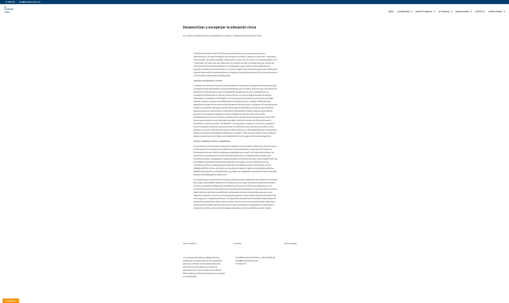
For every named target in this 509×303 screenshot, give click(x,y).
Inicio (391, 12)
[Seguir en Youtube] (296, 275)
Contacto (480, 12)
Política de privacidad (293, 262)
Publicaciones (462, 12)
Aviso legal (288, 257)
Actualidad (443, 12)
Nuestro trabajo (424, 12)
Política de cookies (292, 267)
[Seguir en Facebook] (286, 275)
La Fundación (403, 12)
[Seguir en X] (291, 275)
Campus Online (495, 12)
